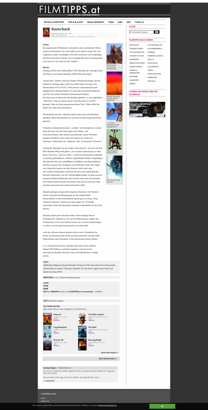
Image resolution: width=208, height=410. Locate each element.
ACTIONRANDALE (155, 48)
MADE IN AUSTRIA (137, 63)
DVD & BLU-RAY (75, 22)
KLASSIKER (134, 80)
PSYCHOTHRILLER (137, 52)
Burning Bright (95, 340)
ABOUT (43, 398)
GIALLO (151, 59)
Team (111, 22)
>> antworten (48, 381)
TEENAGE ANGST (136, 48)
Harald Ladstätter (56, 300)
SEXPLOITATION (154, 74)
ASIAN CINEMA (136, 66)
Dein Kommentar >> (108, 358)
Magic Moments (95, 22)
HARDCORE (152, 77)
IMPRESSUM (45, 401)
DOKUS (132, 84)
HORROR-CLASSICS (155, 56)
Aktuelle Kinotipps (54, 22)
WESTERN (133, 76)
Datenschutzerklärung (107, 405)
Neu (129, 22)
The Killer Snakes (96, 314)
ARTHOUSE (134, 45)
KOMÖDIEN (134, 59)
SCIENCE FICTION (137, 56)
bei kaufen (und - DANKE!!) (72, 291)
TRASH (150, 70)
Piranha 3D (58, 340)
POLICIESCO (153, 63)
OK (162, 406)
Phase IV (57, 314)
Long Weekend (60, 327)
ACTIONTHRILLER (155, 45)
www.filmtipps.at (104, 10)
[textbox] (141, 32)
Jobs (120, 22)
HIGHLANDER (60, 87)
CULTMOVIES (153, 66)
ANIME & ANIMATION (135, 71)
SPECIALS (151, 81)
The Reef (92, 327)
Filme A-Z (139, 22)
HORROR (151, 52)
